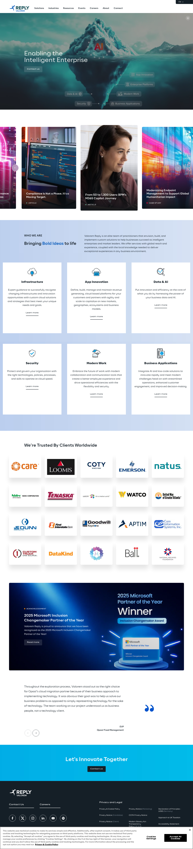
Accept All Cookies (175, 838)
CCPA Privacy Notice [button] (138, 815)
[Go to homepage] (19, 8)
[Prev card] (15, 167)
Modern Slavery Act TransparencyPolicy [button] (137, 824)
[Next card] (178, 167)
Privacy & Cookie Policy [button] (109, 809)
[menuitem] (39, 8)
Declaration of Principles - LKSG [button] (169, 810)
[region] (96, 838)
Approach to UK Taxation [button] (169, 818)
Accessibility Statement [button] (168, 824)
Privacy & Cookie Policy (46, 845)
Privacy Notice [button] (111, 815)
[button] (33, 69)
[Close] (190, 830)
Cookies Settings (151, 838)
